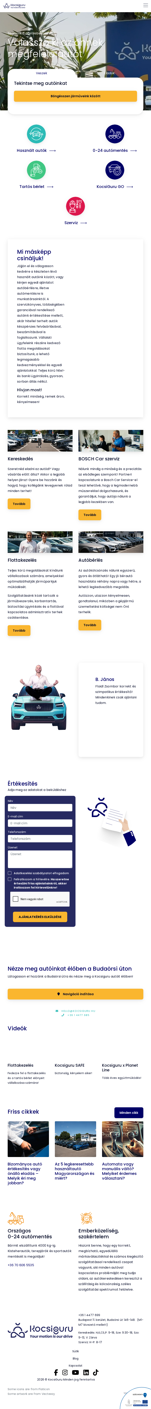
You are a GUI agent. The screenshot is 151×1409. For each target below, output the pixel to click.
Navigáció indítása (78, 994)
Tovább (19, 504)
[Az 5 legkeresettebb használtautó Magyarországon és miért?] (75, 1140)
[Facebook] (56, 1372)
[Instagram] (65, 1372)
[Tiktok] (95, 1372)
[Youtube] (75, 1372)
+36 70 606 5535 (21, 1265)
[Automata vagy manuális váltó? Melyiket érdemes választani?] (122, 1140)
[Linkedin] (86, 1372)
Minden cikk (129, 1112)
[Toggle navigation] (145, 5)
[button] (83, 710)
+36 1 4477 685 (78, 1015)
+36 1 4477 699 (89, 1315)
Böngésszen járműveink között (75, 96)
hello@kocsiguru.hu (78, 1011)
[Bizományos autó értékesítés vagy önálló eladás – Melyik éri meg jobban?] (28, 1140)
